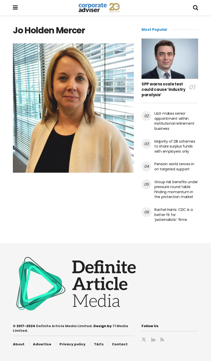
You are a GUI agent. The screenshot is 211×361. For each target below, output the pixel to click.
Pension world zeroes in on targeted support (174, 166)
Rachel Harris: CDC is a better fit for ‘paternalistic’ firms (173, 214)
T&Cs (99, 344)
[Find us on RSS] (162, 340)
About (18, 344)
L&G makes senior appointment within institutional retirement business (174, 121)
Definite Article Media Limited (64, 326)
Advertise (42, 344)
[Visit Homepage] (105, 8)
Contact (120, 344)
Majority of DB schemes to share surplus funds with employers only (174, 146)
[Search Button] (195, 7)
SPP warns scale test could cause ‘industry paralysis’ (164, 89)
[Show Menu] (15, 7)
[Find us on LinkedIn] (153, 340)
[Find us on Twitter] (144, 340)
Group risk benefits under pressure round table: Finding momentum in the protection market (176, 189)
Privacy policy (72, 344)
